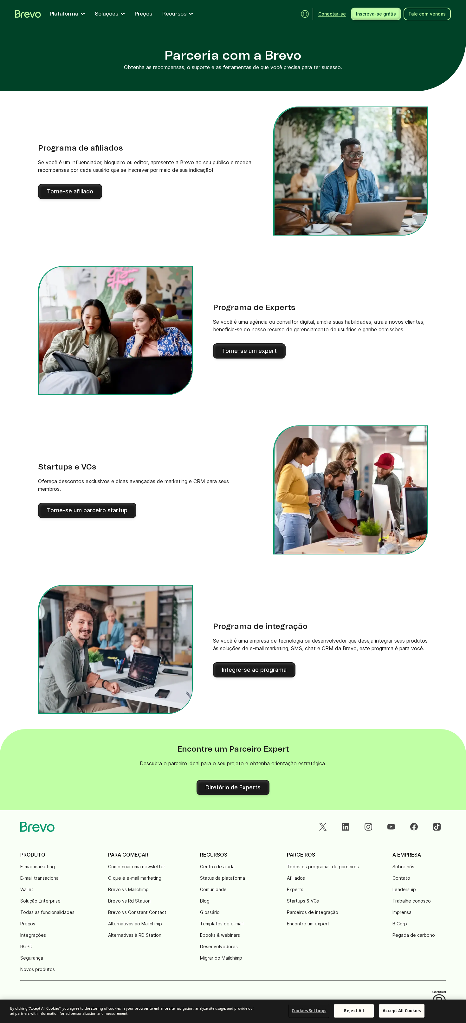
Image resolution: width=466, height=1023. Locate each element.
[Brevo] (28, 14)
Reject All (354, 1010)
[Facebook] (414, 827)
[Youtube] (391, 827)
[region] (233, 1011)
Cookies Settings (309, 1010)
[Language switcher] (305, 14)
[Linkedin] (345, 827)
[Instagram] (368, 827)
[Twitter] (323, 827)
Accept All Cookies (402, 1010)
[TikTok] (437, 827)
